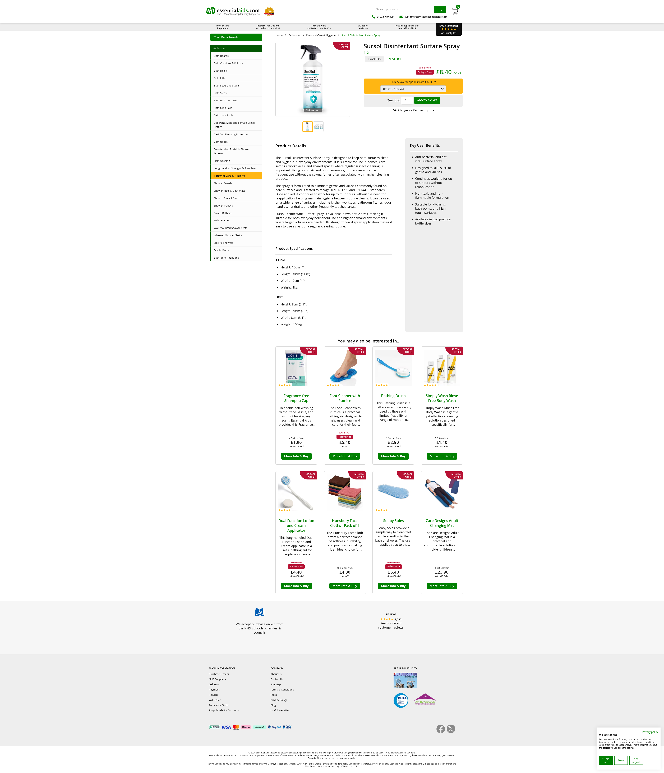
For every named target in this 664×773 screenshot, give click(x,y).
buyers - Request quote (413, 110)
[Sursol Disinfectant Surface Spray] (307, 126)
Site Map (275, 684)
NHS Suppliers (217, 679)
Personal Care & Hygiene (321, 35)
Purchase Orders (219, 674)
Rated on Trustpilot (448, 29)
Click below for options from (411, 82)
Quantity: (393, 100)
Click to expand (313, 110)
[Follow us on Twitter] (451, 732)
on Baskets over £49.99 (319, 27)
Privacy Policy (278, 700)
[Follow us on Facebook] (441, 732)
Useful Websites (279, 710)
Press (273, 694)
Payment (214, 689)
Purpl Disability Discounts (224, 710)
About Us (276, 674)
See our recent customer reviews (391, 625)
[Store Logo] (233, 11)
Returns (213, 694)
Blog (273, 705)
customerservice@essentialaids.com (425, 16)
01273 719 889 (385, 16)
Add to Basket (427, 100)
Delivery (214, 684)
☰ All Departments (225, 37)
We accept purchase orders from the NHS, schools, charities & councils (260, 628)
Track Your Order (219, 705)
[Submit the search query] (440, 9)
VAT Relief (214, 700)
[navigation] (236, 37)
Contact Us (276, 679)
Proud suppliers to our (407, 27)
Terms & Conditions (282, 689)
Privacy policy (650, 732)
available (363, 27)
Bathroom (294, 35)
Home (279, 35)
